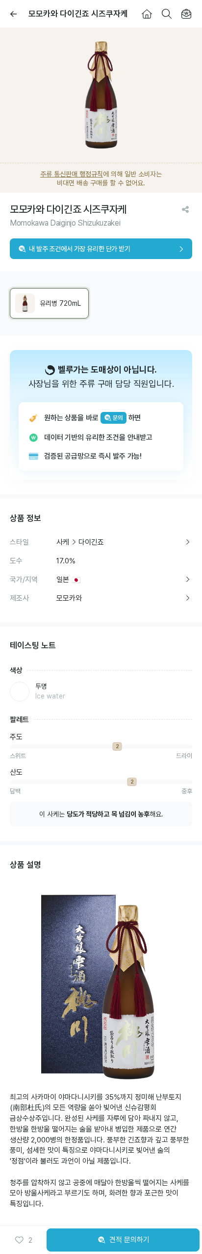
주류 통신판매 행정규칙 (71, 174)
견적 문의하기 (129, 1239)
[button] (23, 1240)
